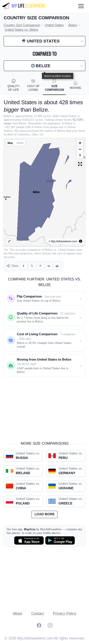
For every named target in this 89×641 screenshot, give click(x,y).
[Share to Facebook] (23, 266)
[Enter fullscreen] (80, 164)
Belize (49, 249)
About (17, 613)
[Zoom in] (80, 143)
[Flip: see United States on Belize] (9, 241)
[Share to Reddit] (57, 266)
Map (10, 143)
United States (66, 249)
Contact (37, 613)
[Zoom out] (80, 149)
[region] (44, 192)
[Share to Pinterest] (40, 266)
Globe (20, 143)
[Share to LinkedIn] (48, 266)
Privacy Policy (64, 613)
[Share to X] (32, 266)
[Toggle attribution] (80, 241)
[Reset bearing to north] (80, 155)
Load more (45, 514)
